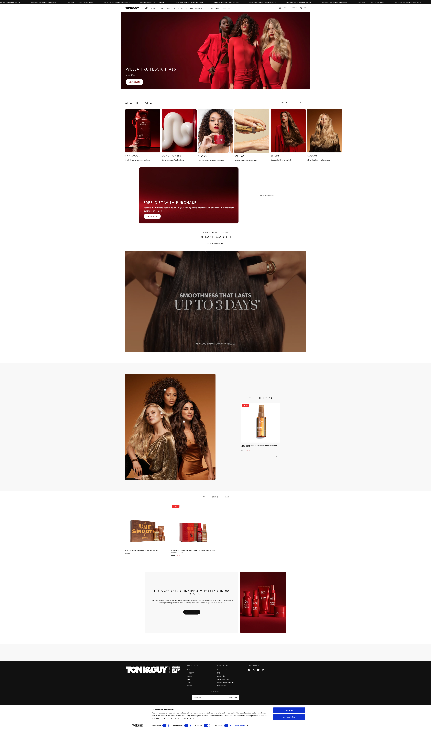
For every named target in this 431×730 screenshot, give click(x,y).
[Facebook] (249, 669)
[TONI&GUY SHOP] (153, 670)
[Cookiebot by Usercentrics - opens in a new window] (137, 725)
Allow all (289, 710)
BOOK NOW (226, 8)
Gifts (203, 497)
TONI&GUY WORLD (213, 8)
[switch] (187, 725)
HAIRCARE (154, 8)
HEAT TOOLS (190, 8)
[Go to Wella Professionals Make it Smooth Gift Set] (147, 526)
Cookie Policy (221, 686)
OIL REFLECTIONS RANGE (216, 244)
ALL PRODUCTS (134, 82)
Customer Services (223, 670)
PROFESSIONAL (200, 8)
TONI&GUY (190, 673)
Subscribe (233, 697)
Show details (240, 726)
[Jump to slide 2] (184, 421)
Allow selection (289, 717)
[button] (283, 8)
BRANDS (180, 8)
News (188, 679)
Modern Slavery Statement (225, 682)
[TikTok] (262, 669)
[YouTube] (258, 669)
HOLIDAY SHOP (171, 8)
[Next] (300, 102)
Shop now (152, 216)
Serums (215, 497)
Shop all (284, 102)
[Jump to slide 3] (161, 413)
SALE (162, 8)
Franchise (189, 686)
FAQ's (219, 673)
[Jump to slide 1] (165, 390)
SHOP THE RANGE (191, 612)
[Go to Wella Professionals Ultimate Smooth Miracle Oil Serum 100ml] (260, 423)
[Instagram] (253, 669)
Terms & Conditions (223, 679)
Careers (189, 682)
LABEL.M (189, 676)
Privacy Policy (221, 676)
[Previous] (130, 528)
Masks (227, 497)
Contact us (190, 670)
